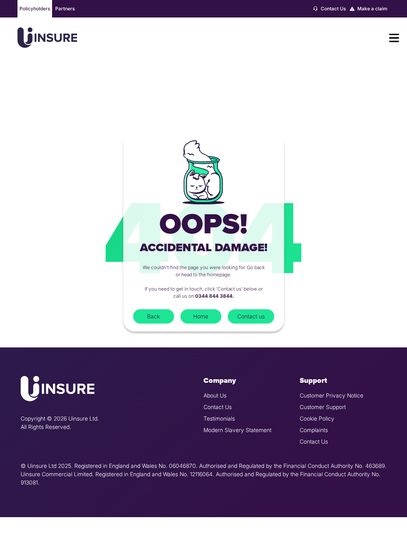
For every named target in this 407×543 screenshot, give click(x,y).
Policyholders (34, 9)
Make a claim (372, 9)
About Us (215, 395)
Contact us (251, 316)
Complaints (314, 430)
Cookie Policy (317, 418)
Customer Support (323, 406)
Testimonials (219, 418)
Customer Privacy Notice (331, 395)
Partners (65, 9)
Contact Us (333, 9)
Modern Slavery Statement (237, 430)
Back (153, 316)
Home (200, 316)
